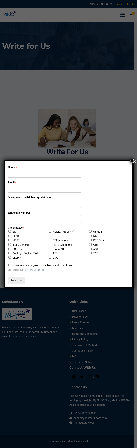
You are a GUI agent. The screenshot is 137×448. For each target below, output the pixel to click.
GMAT (16, 231)
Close (132, 161)
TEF (55, 253)
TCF (95, 253)
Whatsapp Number (19, 212)
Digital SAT (59, 249)
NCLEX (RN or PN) (63, 231)
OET (55, 236)
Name (12, 167)
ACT (95, 249)
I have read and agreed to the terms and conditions (42, 265)
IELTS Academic (62, 244)
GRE (95, 244)
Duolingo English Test (25, 253)
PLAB (15, 236)
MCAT (16, 240)
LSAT (56, 257)
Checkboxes (16, 227)
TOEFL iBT (18, 249)
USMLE (97, 231)
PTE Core (98, 240)
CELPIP (16, 257)
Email (12, 182)
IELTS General (20, 244)
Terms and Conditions (33, 270)
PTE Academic (61, 240)
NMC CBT (99, 236)
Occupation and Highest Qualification (30, 197)
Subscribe (16, 280)
